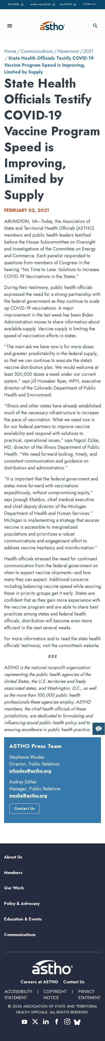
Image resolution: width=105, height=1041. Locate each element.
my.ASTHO (68, 4)
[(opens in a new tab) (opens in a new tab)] (24, 1022)
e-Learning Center (42, 4)
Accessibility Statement (18, 995)
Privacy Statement (89, 995)
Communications (37, 51)
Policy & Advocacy (22, 903)
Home (10, 51)
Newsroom (68, 51)
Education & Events (23, 919)
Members (13, 873)
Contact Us (89, 4)
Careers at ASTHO (39, 982)
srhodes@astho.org (30, 771)
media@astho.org (28, 795)
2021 (88, 51)
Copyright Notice (55, 995)
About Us (13, 857)
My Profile (16, 4)
